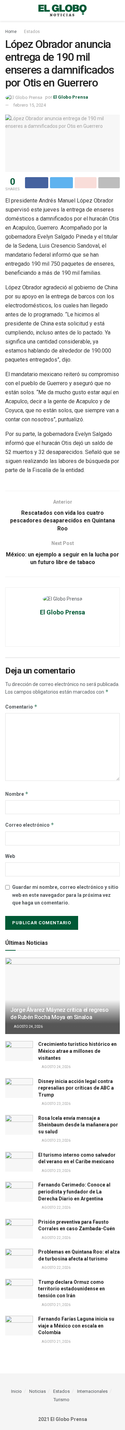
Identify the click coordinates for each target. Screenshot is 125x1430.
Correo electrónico (29, 824)
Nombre (16, 794)
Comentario (21, 706)
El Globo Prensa (70, 97)
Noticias (37, 1391)
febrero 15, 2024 (29, 105)
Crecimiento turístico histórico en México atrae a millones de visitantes (77, 1050)
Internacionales (92, 1391)
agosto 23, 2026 (55, 1104)
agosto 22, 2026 (55, 1207)
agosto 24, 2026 (28, 1026)
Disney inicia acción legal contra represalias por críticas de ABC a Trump (76, 1088)
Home (11, 31)
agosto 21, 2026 (55, 1305)
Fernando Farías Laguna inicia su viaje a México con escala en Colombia (76, 1325)
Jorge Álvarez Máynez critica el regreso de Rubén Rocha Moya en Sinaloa (59, 1013)
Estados (32, 31)
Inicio (16, 1391)
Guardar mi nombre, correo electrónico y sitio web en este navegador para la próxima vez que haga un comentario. (65, 895)
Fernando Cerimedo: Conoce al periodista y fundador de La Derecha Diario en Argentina (74, 1191)
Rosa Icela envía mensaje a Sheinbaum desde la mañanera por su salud (78, 1124)
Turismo (61, 1399)
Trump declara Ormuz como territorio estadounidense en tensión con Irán (71, 1288)
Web (10, 856)
